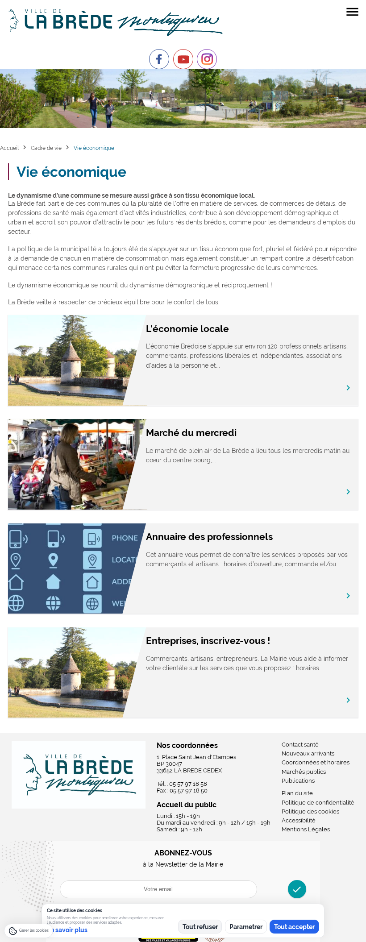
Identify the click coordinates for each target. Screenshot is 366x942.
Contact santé (300, 744)
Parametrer (245, 926)
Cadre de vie (46, 148)
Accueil (9, 148)
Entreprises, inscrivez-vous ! (208, 640)
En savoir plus (67, 930)
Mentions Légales (306, 829)
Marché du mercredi (191, 432)
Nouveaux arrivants (308, 753)
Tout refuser (200, 926)
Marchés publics (304, 771)
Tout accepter (294, 926)
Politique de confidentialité (318, 802)
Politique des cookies (310, 811)
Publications (298, 780)
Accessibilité (299, 820)
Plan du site (297, 793)
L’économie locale (187, 328)
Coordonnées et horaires (315, 762)
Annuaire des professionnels (209, 536)
